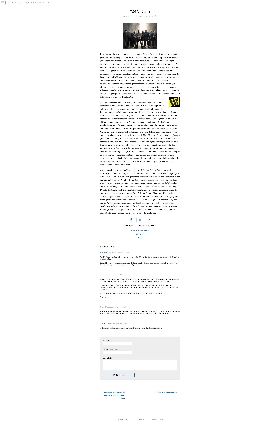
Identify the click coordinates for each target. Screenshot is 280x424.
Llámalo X (140, 234)
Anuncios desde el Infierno (140, 230)
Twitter (140, 220)
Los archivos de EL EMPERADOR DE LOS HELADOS (29, 3)
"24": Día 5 (140, 11)
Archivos (140, 419)
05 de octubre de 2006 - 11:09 (135, 16)
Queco (102, 323)
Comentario (107, 358)
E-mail (111, 349)
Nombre (106, 340)
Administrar (157, 419)
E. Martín (103, 252)
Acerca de (122, 419)
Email (148, 220)
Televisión (152, 16)
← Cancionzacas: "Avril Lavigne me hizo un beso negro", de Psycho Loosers (113, 395)
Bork (140, 238)
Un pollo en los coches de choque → (167, 392)
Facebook (131, 220)
